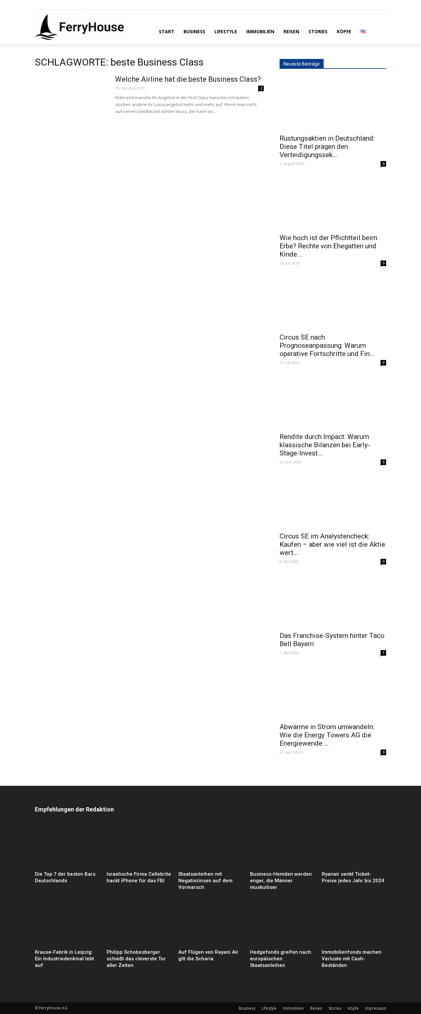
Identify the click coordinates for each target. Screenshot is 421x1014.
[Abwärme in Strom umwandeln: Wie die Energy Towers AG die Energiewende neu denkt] (333, 692)
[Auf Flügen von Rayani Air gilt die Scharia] (210, 924)
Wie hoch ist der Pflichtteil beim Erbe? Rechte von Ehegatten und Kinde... (328, 246)
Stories (318, 31)
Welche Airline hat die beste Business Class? (188, 79)
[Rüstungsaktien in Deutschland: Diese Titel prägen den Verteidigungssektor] (333, 103)
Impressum (375, 1008)
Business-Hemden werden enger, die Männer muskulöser (281, 880)
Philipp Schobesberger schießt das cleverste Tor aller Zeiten (136, 958)
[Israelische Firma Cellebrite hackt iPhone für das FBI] (139, 846)
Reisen (291, 31)
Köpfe (344, 31)
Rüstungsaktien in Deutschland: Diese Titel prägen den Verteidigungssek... (327, 146)
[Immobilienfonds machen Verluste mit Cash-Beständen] (354, 924)
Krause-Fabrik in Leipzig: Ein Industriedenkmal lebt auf (64, 958)
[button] (378, 31)
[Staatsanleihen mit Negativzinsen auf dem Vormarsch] (210, 846)
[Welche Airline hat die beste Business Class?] (71, 99)
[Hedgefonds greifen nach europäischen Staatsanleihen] (282, 924)
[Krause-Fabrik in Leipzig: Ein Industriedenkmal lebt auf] (67, 924)
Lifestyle (225, 31)
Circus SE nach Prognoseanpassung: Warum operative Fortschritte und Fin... (327, 345)
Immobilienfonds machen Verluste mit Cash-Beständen (352, 958)
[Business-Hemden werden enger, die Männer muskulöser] (282, 846)
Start (166, 31)
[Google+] (51, 4)
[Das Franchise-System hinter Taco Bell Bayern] (333, 601)
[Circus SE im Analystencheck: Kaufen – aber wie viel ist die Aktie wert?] (333, 501)
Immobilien (260, 31)
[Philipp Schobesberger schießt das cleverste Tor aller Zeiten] (139, 924)
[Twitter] (61, 4)
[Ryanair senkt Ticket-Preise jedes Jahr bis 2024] (354, 846)
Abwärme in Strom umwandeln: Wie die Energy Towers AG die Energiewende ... (327, 735)
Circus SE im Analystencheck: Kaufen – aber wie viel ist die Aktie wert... (332, 544)
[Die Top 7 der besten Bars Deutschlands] (67, 846)
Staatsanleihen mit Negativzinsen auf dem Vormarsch (205, 880)
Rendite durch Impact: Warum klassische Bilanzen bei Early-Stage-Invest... (325, 445)
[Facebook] (40, 4)
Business (194, 31)
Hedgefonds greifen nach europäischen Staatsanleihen (280, 958)
